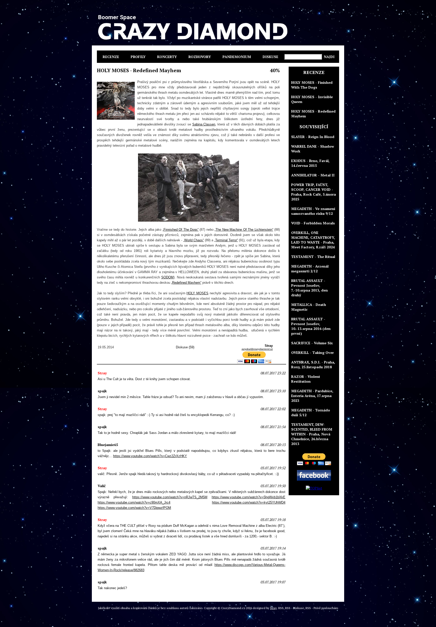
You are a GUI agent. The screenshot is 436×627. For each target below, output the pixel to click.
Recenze (111, 56)
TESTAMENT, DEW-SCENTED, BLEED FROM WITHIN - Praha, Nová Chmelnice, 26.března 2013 (311, 434)
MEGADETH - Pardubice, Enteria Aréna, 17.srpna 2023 (312, 395)
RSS (281, 608)
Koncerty (167, 56)
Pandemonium (237, 56)
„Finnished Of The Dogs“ (180, 229)
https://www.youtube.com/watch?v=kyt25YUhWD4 (248, 502)
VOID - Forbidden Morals (313, 223)
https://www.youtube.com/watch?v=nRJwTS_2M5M (169, 497)
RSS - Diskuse (294, 608)
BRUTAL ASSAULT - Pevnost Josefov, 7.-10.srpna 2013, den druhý (309, 287)
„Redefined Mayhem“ (186, 282)
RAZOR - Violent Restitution (305, 379)
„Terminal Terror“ (226, 240)
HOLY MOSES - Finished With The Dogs (312, 85)
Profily (138, 56)
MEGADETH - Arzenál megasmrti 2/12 (310, 268)
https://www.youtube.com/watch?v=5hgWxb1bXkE (248, 497)
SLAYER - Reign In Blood (312, 136)
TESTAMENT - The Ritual (313, 256)
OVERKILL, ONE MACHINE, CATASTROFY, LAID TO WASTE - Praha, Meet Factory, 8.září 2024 (313, 239)
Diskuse (270, 56)
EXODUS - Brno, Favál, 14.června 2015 (310, 163)
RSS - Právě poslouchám (322, 608)
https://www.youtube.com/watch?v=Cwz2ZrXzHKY (150, 456)
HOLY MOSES (197, 293)
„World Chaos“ (193, 240)
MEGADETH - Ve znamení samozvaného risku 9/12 (313, 211)
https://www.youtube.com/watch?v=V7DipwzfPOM (134, 508)
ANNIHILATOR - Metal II (313, 175)
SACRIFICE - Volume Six (312, 343)
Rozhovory (199, 56)
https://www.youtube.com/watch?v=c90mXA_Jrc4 (134, 502)
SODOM (167, 277)
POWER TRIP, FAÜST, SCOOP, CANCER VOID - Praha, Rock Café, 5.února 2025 (313, 191)
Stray (273, 608)
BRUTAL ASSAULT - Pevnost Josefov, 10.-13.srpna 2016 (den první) (311, 326)
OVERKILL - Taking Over (312, 352)
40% (275, 70)
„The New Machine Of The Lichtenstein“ (243, 229)
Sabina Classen (203, 124)
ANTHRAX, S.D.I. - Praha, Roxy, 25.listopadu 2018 (313, 364)
